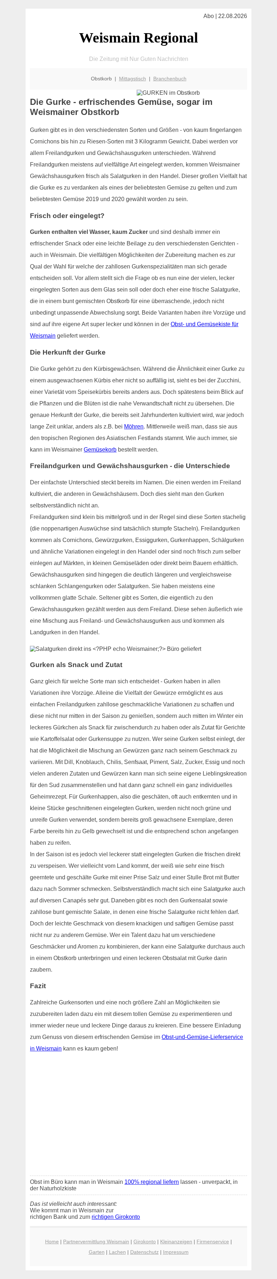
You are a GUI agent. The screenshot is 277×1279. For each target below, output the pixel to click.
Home (52, 1241)
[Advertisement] (138, 1116)
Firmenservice (213, 1241)
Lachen (117, 1252)
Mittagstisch (132, 78)
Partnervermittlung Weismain (96, 1241)
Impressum (176, 1252)
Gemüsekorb (100, 450)
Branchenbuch (169, 78)
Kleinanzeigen (176, 1241)
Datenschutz (144, 1252)
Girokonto (144, 1241)
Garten (97, 1252)
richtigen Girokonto (116, 1217)
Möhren (134, 426)
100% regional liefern (151, 1182)
